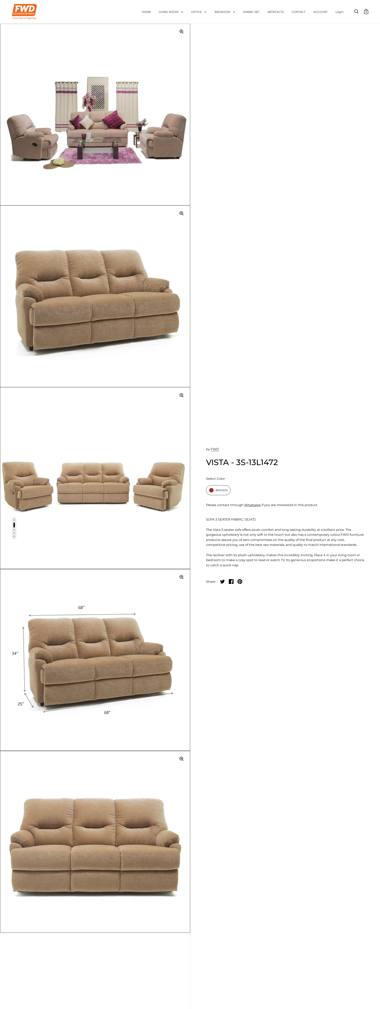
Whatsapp (252, 505)
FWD (215, 449)
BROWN (221, 490)
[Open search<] (356, 11)
